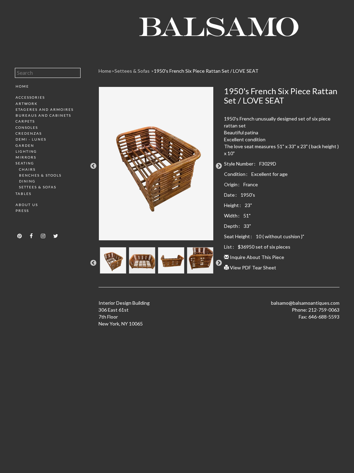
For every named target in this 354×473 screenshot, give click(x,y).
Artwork (27, 103)
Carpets (25, 121)
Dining (27, 181)
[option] (156, 166)
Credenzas (29, 133)
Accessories (30, 97)
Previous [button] (93, 166)
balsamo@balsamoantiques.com (305, 303)
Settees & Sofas (37, 187)
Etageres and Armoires (45, 109)
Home (22, 86)
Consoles (27, 127)
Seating (25, 163)
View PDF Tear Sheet (252, 267)
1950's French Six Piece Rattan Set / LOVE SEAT (206, 71)
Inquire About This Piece (256, 257)
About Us (27, 205)
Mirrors (26, 157)
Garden (25, 145)
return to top (29, 223)
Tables (23, 193)
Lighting (26, 151)
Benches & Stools (40, 175)
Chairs (27, 169)
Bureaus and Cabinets (43, 115)
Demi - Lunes (31, 139)
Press (22, 210)
